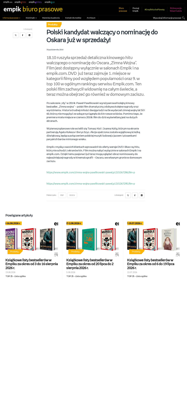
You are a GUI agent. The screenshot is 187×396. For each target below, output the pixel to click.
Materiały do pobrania (51, 18)
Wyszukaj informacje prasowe (167, 18)
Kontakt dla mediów (73, 18)
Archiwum (91, 18)
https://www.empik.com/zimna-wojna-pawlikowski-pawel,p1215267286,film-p (91, 172)
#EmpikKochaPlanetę (155, 10)
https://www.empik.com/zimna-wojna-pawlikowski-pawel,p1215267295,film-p (91, 184)
